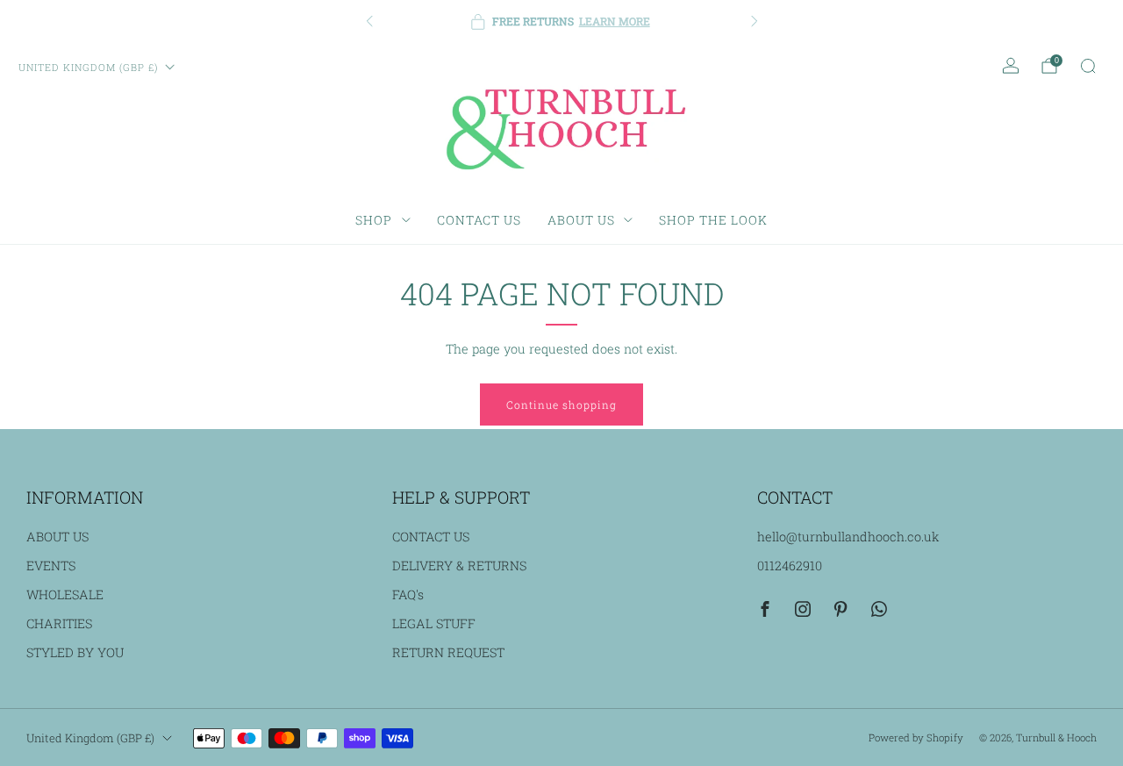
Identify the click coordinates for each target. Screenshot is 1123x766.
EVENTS (50, 565)
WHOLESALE (65, 594)
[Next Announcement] (754, 21)
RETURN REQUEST (448, 652)
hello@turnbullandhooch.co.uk (848, 536)
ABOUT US (581, 219)
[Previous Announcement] (369, 21)
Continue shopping (561, 404)
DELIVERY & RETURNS (459, 565)
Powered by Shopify (916, 737)
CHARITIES (59, 623)
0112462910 (789, 565)
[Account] (1010, 66)
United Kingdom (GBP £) (88, 67)
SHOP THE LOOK (713, 219)
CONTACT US (479, 219)
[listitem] (562, 21)
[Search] (1088, 66)
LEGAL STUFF (434, 623)
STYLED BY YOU (75, 652)
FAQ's (408, 594)
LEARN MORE (614, 21)
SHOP (373, 219)
